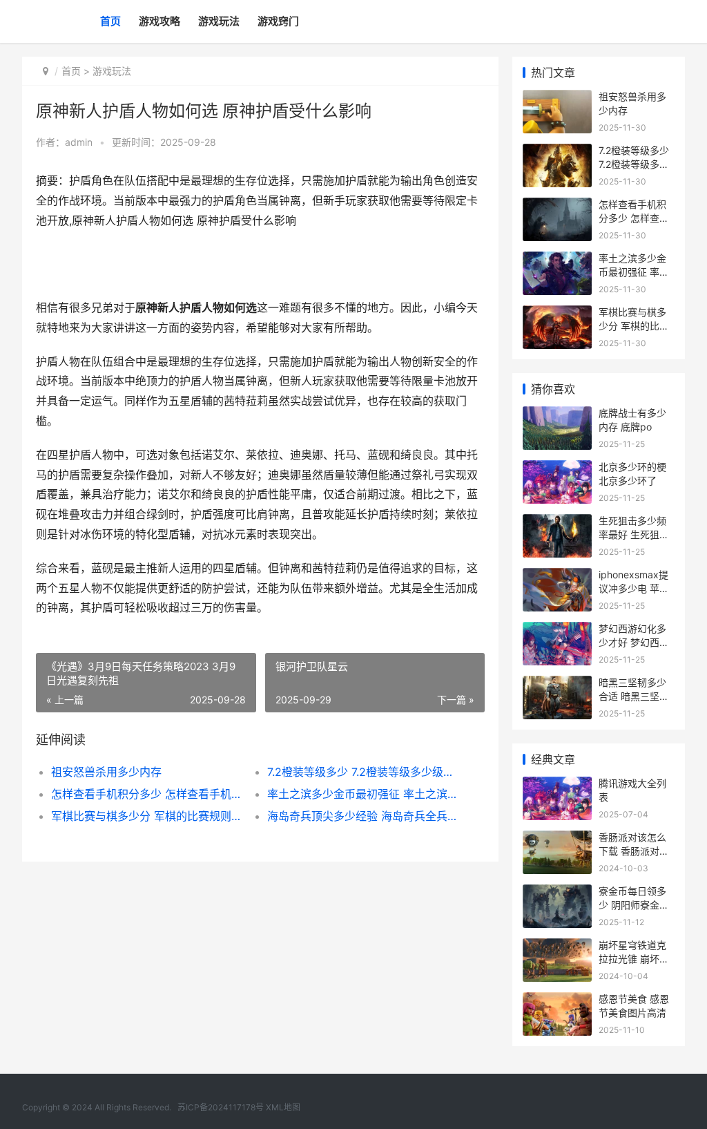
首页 (110, 21)
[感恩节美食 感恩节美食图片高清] (557, 1001)
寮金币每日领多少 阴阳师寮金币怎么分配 (634, 904)
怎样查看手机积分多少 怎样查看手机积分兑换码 (148, 794)
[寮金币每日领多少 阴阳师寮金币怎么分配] (557, 893)
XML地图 (283, 1107)
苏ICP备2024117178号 (220, 1107)
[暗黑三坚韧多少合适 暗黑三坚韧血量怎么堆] (557, 684)
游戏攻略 (159, 21)
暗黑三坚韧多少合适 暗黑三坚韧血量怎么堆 (634, 695)
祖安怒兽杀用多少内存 (106, 772)
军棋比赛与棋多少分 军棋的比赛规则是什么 (148, 816)
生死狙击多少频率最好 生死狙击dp (634, 534)
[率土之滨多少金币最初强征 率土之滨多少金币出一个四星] (557, 260)
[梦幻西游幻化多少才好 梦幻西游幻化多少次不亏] (557, 630)
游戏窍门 (278, 21)
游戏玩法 (219, 21)
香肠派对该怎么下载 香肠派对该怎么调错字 (634, 850)
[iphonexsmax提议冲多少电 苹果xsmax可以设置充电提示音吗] (557, 576)
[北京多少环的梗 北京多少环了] (557, 469)
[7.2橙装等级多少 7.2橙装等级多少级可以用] (557, 152)
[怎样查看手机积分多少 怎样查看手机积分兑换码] (557, 206)
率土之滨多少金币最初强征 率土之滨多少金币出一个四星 (364, 794)
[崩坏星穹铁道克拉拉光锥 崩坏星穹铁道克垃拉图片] (557, 947)
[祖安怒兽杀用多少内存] (557, 98)
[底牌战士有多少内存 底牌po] (557, 415)
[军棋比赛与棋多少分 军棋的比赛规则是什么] (557, 314)
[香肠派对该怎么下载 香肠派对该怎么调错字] (557, 839)
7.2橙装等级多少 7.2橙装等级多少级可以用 (364, 772)
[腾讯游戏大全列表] (557, 785)
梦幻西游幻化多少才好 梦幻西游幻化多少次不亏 (634, 642)
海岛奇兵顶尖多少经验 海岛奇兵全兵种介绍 (364, 816)
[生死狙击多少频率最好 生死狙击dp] (557, 523)
